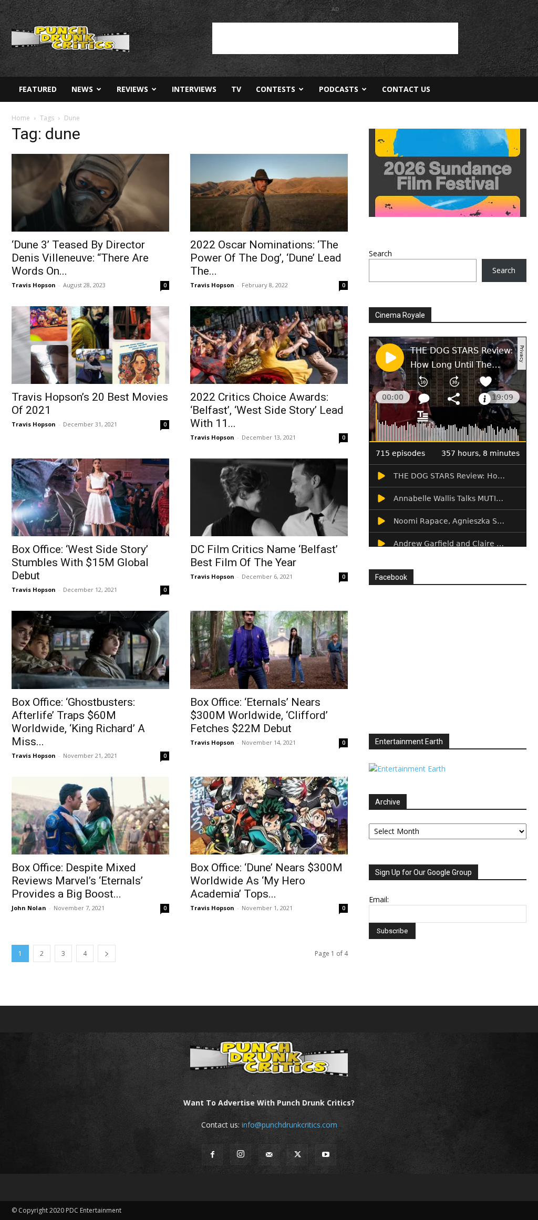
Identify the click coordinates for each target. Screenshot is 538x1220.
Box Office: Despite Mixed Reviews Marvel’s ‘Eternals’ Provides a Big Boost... (77, 880)
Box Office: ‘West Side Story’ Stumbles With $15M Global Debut (80, 562)
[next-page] (107, 953)
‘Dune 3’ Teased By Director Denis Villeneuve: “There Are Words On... (80, 257)
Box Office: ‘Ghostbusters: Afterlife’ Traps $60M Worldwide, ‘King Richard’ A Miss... (78, 722)
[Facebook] (212, 1154)
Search (380, 253)
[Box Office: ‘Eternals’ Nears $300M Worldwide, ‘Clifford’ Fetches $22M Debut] (269, 650)
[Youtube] (325, 1154)
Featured (38, 89)
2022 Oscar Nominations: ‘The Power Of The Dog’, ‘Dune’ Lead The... (266, 257)
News (82, 89)
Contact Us (406, 89)
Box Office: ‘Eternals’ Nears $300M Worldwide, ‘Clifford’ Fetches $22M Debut (259, 715)
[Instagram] (240, 1154)
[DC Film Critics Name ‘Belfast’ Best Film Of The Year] (269, 497)
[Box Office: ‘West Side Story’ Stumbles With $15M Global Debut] (90, 497)
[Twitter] (297, 1154)
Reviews (132, 89)
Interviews (194, 89)
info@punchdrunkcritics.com (289, 1125)
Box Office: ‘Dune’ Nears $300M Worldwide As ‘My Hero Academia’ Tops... (266, 880)
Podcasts (338, 89)
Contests (275, 89)
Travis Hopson (34, 285)
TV (236, 89)
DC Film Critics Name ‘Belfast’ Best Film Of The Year (264, 556)
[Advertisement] (335, 38)
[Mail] (269, 1154)
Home (21, 117)
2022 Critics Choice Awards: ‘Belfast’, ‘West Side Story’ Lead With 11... (267, 410)
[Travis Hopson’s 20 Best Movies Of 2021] (90, 345)
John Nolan (29, 908)
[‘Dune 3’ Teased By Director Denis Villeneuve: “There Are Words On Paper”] (90, 193)
